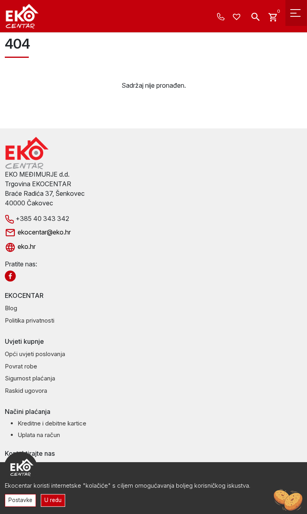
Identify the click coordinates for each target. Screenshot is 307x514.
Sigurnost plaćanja (30, 378)
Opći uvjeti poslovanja (35, 354)
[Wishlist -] (237, 17)
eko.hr (26, 246)
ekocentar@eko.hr (43, 232)
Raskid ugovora (26, 390)
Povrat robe (21, 366)
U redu (53, 500)
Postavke (20, 500)
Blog (11, 308)
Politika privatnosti (29, 320)
